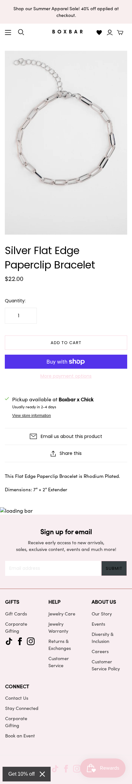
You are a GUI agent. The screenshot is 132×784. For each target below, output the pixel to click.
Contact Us (16, 698)
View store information (31, 415)
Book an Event (20, 735)
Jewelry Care (61, 613)
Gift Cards (16, 613)
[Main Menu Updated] (8, 32)
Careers (100, 651)
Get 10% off (21, 774)
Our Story (102, 613)
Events (98, 624)
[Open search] (21, 32)
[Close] (42, 774)
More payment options (66, 376)
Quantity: (15, 301)
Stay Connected (21, 708)
